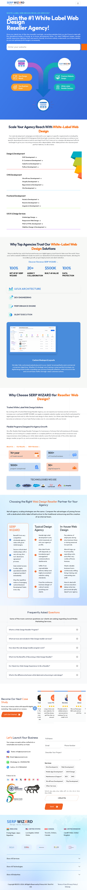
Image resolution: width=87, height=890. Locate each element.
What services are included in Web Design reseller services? (30, 639)
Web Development (67, 767)
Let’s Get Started (10, 714)
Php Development (72, 781)
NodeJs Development (29, 199)
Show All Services (13, 858)
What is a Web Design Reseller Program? (24, 630)
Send (52, 806)
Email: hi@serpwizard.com (18, 757)
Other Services (51, 786)
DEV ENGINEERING (22, 297)
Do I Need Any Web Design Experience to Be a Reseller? (29, 666)
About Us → (11, 447)
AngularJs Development (30, 206)
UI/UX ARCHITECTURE (27, 288)
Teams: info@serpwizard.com (21, 752)
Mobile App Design (28, 217)
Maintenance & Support (54, 776)
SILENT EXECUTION (23, 314)
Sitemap (67, 887)
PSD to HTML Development (31, 224)
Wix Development (28, 188)
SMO (72, 776)
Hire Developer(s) (52, 767)
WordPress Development (31, 178)
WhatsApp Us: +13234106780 (20, 762)
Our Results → (22, 447)
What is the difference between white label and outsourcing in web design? (36, 675)
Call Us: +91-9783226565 (18, 767)
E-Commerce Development (31, 160)
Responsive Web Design (30, 221)
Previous (36, 707)
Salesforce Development (30, 164)
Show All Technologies (15, 866)
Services (48, 763)
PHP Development (28, 157)
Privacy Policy (72, 884)
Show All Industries (13, 874)
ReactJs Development (29, 203)
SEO (66, 776)
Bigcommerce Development (31, 185)
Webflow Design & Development (33, 227)
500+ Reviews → (34, 447)
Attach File (62, 798)
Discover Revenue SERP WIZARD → (43, 262)
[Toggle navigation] (77, 3)
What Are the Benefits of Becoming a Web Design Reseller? (30, 657)
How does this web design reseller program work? (27, 648)
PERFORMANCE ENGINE (25, 306)
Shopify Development (29, 182)
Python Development (29, 167)
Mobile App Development (54, 772)
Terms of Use (62, 884)
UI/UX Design (70, 772)
